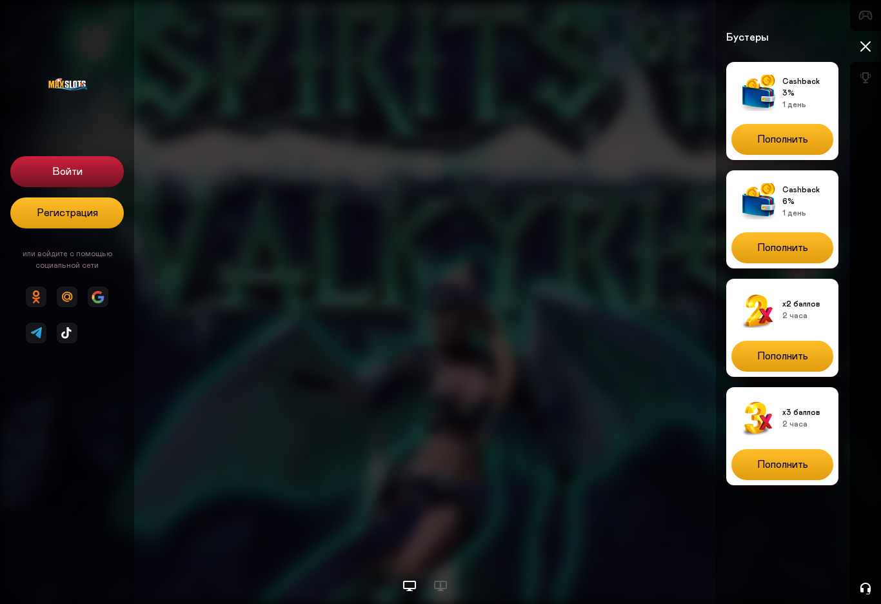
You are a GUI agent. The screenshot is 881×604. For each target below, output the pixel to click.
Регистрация (67, 213)
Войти (67, 171)
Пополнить (782, 139)
